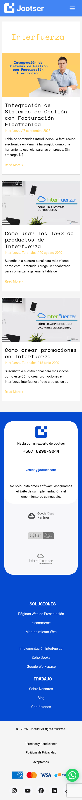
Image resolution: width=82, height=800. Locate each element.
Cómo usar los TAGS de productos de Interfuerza (39, 239)
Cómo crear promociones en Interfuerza (41, 353)
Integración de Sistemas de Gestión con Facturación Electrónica (36, 114)
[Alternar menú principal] (72, 8)
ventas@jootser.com (41, 470)
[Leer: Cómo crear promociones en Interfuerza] (41, 320)
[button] (14, 791)
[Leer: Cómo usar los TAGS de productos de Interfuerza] (41, 203)
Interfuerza (12, 131)
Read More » (14, 165)
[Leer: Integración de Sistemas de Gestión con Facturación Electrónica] (41, 75)
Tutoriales (29, 253)
